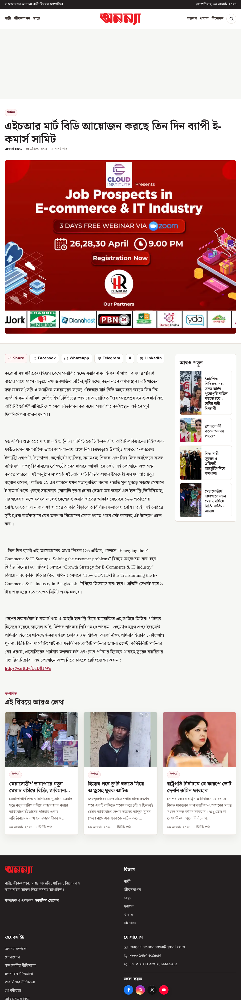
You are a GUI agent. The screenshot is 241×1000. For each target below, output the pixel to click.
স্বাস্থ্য (36, 18)
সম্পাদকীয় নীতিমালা (20, 965)
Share (18, 358)
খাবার (204, 18)
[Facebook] (128, 990)
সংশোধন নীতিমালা (19, 974)
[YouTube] (164, 990)
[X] (152, 990)
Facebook (47, 358)
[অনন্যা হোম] (120, 19)
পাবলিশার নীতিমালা (20, 982)
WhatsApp (79, 358)
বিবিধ (11, 113)
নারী (8, 18)
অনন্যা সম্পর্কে (16, 949)
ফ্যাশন (192, 18)
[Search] (231, 19)
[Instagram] (140, 990)
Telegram (111, 358)
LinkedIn (153, 358)
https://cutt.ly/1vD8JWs (28, 668)
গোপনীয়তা (13, 990)
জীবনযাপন (22, 18)
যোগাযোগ (12, 957)
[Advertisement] (120, 64)
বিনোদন (217, 18)
